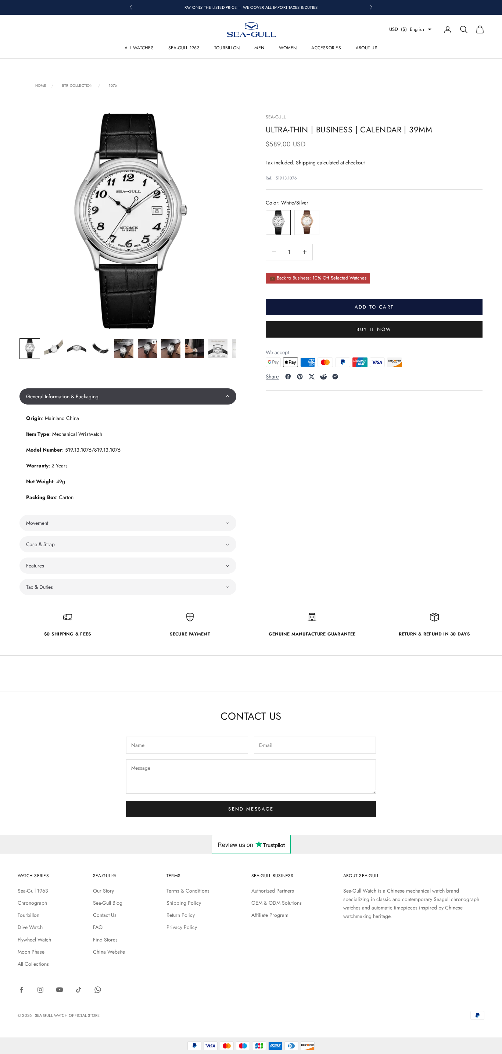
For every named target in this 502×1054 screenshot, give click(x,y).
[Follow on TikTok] (78, 989)
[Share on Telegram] (335, 376)
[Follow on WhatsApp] (97, 989)
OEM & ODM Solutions (276, 903)
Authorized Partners (272, 890)
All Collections (33, 964)
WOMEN (288, 47)
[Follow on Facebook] (21, 989)
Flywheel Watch (34, 939)
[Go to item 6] (147, 348)
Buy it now (373, 328)
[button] (127, 396)
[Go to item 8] (194, 348)
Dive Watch (30, 927)
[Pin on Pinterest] (300, 376)
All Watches (139, 47)
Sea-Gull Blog (107, 903)
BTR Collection (77, 86)
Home (40, 86)
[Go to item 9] (218, 348)
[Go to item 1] (29, 348)
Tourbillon (227, 47)
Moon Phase (31, 951)
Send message (250, 808)
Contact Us (104, 915)
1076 (113, 86)
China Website (109, 951)
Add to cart (374, 306)
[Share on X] (311, 376)
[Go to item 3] (77, 348)
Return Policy (180, 915)
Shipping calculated (318, 162)
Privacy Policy (181, 927)
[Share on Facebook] (288, 376)
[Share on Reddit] (323, 376)
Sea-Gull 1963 (184, 47)
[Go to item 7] (171, 348)
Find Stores (105, 939)
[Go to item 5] (124, 348)
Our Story (103, 890)
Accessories (326, 47)
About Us (366, 47)
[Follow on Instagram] (40, 989)
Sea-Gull (276, 117)
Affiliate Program (269, 915)
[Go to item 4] (100, 348)
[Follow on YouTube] (59, 989)
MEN (259, 47)
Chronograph (32, 903)
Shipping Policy (183, 903)
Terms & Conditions (187, 890)
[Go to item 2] (53, 348)
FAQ (98, 927)
